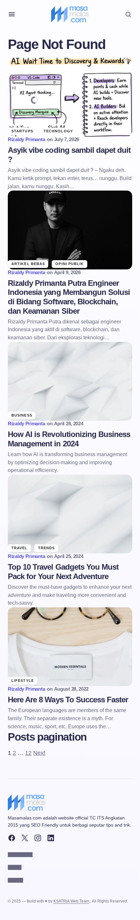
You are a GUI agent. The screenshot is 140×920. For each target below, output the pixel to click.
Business (21, 415)
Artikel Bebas (28, 264)
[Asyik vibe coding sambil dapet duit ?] (70, 97)
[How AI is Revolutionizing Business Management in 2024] (70, 381)
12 (28, 753)
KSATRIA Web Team (71, 901)
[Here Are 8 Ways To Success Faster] (70, 646)
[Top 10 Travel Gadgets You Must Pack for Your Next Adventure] (70, 514)
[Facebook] (11, 837)
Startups (22, 131)
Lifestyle (22, 681)
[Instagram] (37, 837)
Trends (46, 548)
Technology (58, 131)
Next (39, 753)
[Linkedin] (50, 837)
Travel (19, 548)
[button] (12, 14)
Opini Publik (69, 264)
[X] (24, 837)
